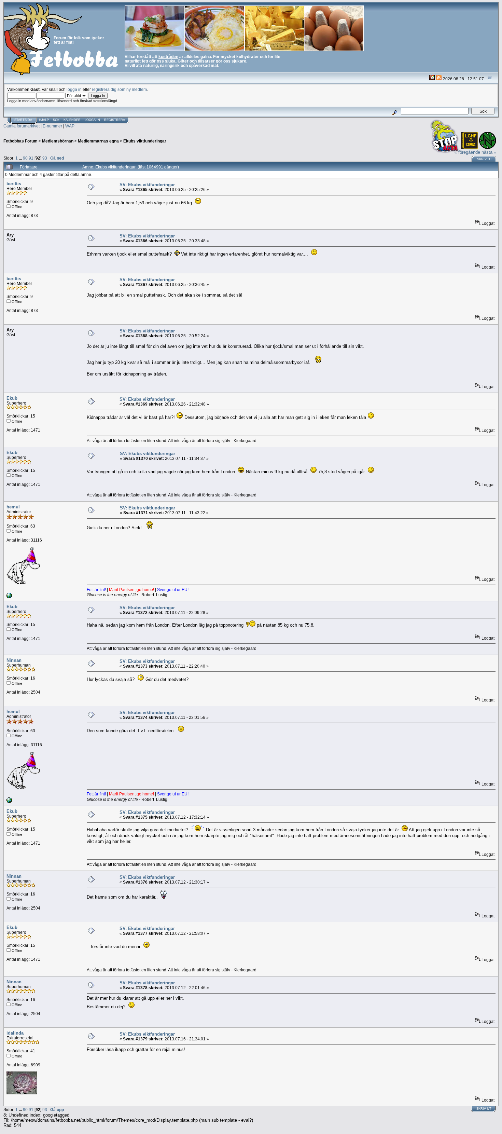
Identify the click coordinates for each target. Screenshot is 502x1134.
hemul (13, 506)
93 (44, 158)
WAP (69, 126)
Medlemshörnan (57, 141)
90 (25, 158)
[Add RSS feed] (439, 78)
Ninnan (14, 660)
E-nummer (52, 126)
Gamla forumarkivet (21, 126)
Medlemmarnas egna (98, 141)
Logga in (92, 120)
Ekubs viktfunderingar (144, 141)
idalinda (15, 1033)
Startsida (23, 120)
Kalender (72, 120)
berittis (13, 183)
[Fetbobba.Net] (9, 597)
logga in (74, 89)
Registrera (114, 120)
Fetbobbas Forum (20, 141)
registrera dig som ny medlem (119, 89)
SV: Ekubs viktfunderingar (147, 184)
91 (31, 158)
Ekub (11, 398)
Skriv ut (484, 159)
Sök (56, 120)
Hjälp (44, 120)
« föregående (467, 152)
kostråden (168, 56)
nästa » (489, 152)
